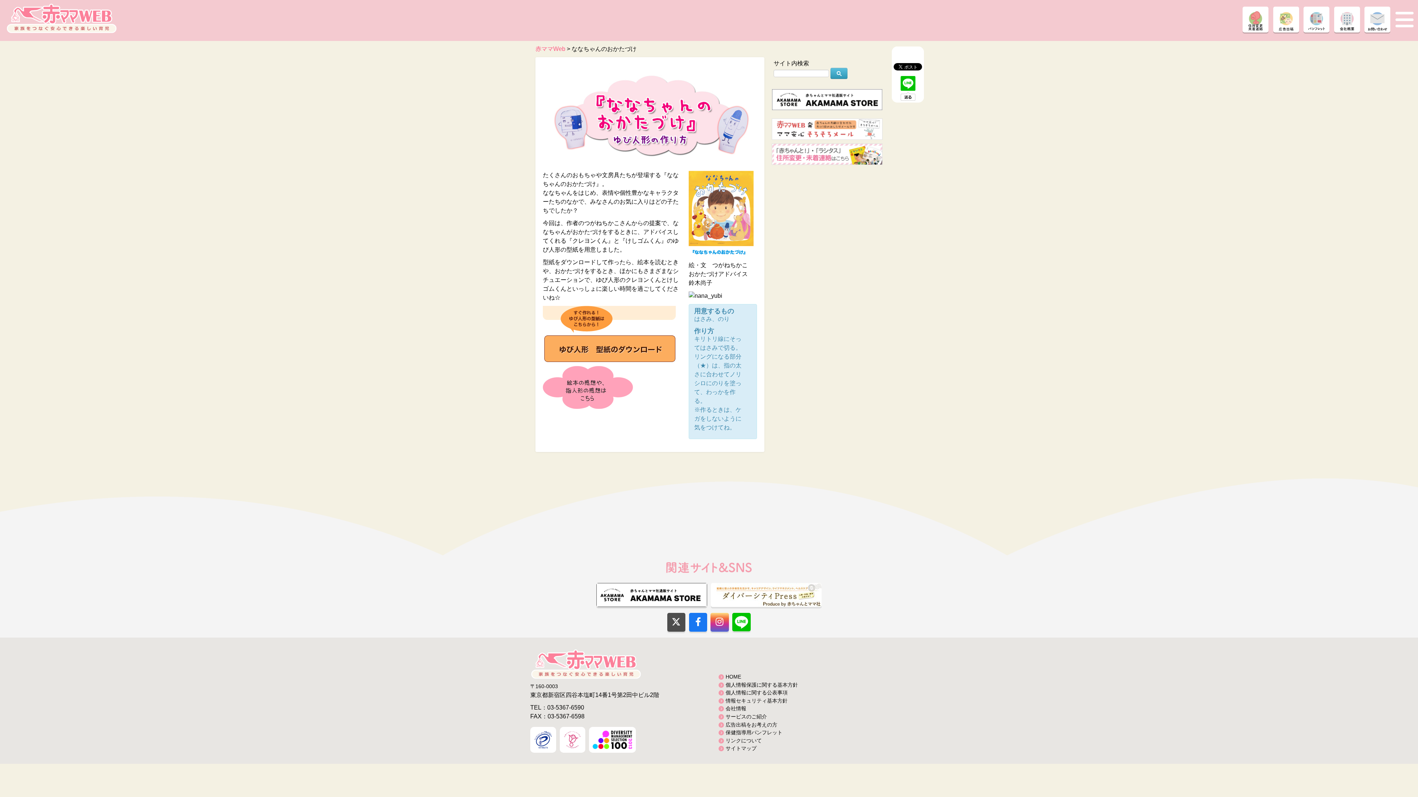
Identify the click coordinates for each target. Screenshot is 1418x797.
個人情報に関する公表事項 (757, 693)
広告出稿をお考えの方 (751, 725)
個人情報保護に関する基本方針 (762, 685)
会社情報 (736, 708)
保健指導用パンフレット (754, 732)
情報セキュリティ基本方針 (757, 701)
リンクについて (744, 740)
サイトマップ (741, 748)
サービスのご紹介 (746, 717)
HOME (733, 677)
